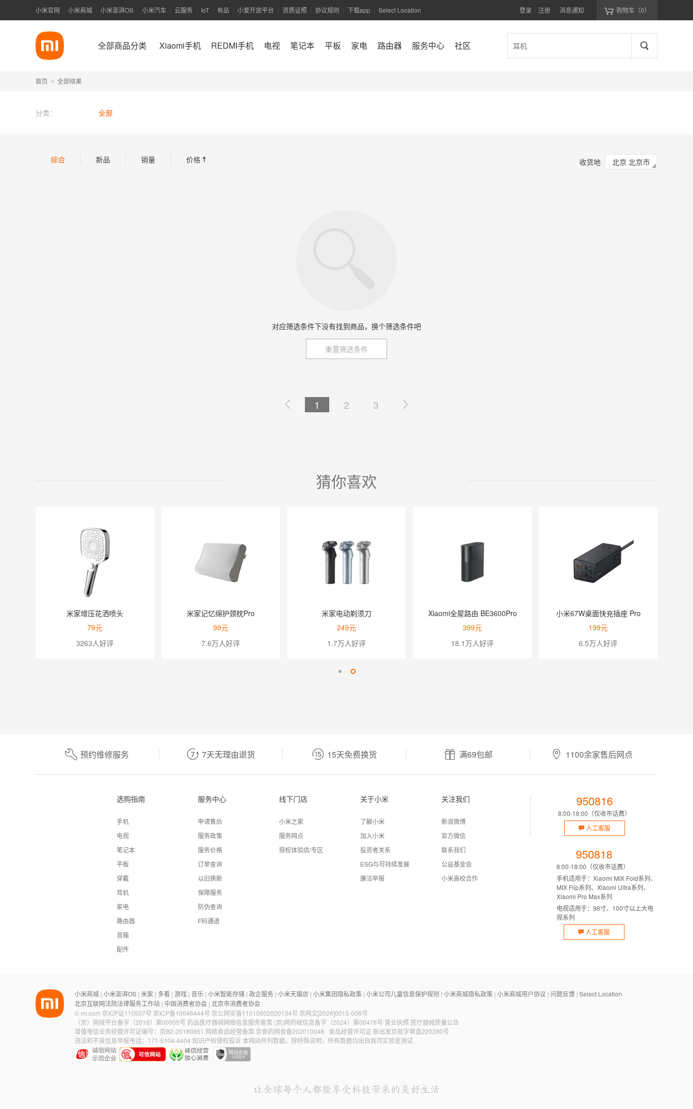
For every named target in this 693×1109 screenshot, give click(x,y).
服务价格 (210, 849)
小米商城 (80, 10)
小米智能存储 (226, 993)
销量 (148, 159)
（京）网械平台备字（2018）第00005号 (130, 1022)
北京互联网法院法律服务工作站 (117, 1003)
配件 (123, 949)
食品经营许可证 (350, 1031)
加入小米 (372, 835)
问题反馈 (562, 993)
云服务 (184, 10)
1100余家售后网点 (599, 754)
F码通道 (209, 920)
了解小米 (372, 821)
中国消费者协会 (185, 1003)
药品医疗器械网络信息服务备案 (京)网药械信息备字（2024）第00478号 (285, 1022)
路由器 (126, 920)
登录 (525, 10)
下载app (359, 13)
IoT (205, 10)
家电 (123, 906)
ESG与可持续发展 (384, 864)
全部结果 (69, 81)
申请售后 (210, 821)
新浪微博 (453, 821)
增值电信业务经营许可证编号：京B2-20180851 (139, 1031)
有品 (223, 10)
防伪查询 (210, 906)
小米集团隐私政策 (337, 993)
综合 (58, 159)
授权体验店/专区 (301, 849)
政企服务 (261, 993)
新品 (103, 159)
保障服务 (210, 892)
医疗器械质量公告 (434, 1022)
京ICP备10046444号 (181, 1013)
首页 (42, 81)
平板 (123, 864)
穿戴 (123, 878)
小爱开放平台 (255, 10)
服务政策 (210, 835)
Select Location (399, 10)
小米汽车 (154, 10)
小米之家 (291, 821)
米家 (147, 993)
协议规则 (327, 10)
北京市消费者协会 (236, 1003)
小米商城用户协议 (521, 993)
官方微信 (453, 835)
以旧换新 (210, 878)
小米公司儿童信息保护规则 (402, 993)
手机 (123, 821)
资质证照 (295, 10)
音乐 (197, 993)
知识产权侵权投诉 (216, 1040)
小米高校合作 (459, 878)
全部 (105, 113)
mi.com (90, 1013)
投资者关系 (375, 849)
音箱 (123, 935)
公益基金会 (456, 864)
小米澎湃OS (116, 10)
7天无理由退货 (228, 754)
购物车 (633, 10)
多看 (164, 993)
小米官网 (48, 10)
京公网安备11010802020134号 (255, 1013)
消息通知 (572, 10)
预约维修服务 (104, 754)
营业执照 (397, 1022)
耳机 (123, 892)
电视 (123, 835)
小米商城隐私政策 (468, 993)
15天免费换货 (352, 754)
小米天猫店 (293, 993)
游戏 (181, 993)
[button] (339, 671)
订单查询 (210, 864)
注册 (544, 10)
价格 (197, 159)
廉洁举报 (372, 878)
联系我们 (453, 849)
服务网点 (291, 835)
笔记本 (126, 849)
